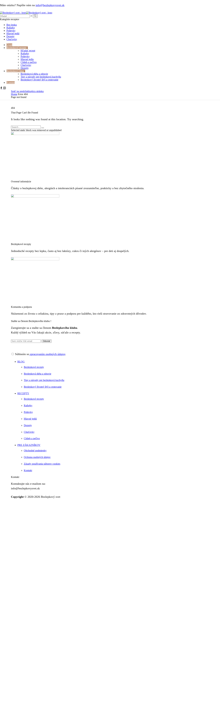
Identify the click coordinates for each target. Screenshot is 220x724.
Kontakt (10, 82)
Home (14, 94)
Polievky (10, 30)
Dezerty (10, 36)
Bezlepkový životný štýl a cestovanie (39, 79)
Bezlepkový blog (15, 71)
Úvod (9, 44)
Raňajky (10, 27)
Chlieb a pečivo (29, 62)
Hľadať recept (28, 50)
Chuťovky (11, 39)
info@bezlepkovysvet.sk (50, 5)
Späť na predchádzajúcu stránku (27, 91)
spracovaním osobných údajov (47, 354)
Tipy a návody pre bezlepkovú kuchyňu (41, 76)
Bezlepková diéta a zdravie (34, 73)
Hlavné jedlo (27, 59)
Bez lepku (11, 24)
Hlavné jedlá (12, 33)
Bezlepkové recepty (16, 47)
